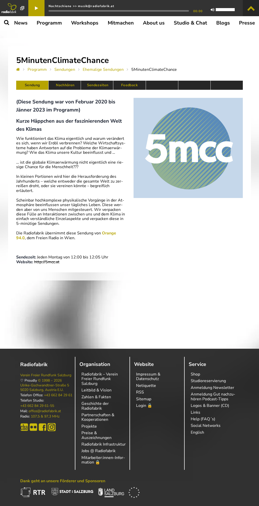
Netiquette (146, 385)
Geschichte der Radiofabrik (95, 406)
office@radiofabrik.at (45, 411)
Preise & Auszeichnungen (96, 435)
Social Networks (206, 425)
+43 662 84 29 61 (58, 395)
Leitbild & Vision (96, 390)
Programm (37, 69)
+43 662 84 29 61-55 (37, 406)
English (197, 432)
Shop (195, 374)
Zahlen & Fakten (96, 397)
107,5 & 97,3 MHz (45, 416)
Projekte (89, 426)
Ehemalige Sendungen (103, 69)
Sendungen (64, 69)
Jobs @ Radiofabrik (98, 451)
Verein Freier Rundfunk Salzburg (45, 375)
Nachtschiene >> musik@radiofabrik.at (81, 6)
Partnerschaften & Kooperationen (97, 417)
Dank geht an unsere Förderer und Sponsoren (62, 481)
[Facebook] (42, 427)
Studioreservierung (208, 381)
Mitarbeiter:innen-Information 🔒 (103, 460)
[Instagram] (52, 427)
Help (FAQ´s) (203, 419)
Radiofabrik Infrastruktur (103, 444)
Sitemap (143, 399)
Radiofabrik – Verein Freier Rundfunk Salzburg (99, 378)
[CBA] (24, 427)
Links (195, 412)
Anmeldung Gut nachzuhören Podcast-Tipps (213, 396)
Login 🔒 (144, 405)
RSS (140, 392)
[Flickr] (33, 427)
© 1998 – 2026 (50, 380)
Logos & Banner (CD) (210, 405)
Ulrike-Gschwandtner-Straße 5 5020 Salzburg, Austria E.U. (44, 387)
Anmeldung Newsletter (212, 387)
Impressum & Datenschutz (148, 376)
